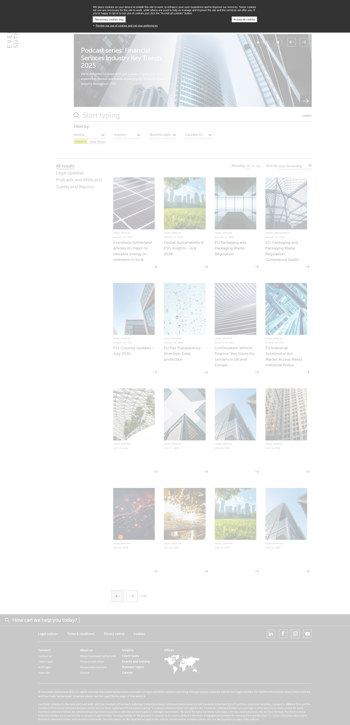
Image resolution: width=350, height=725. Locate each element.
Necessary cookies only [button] (109, 19)
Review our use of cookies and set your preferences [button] (127, 25)
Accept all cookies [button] (244, 19)
